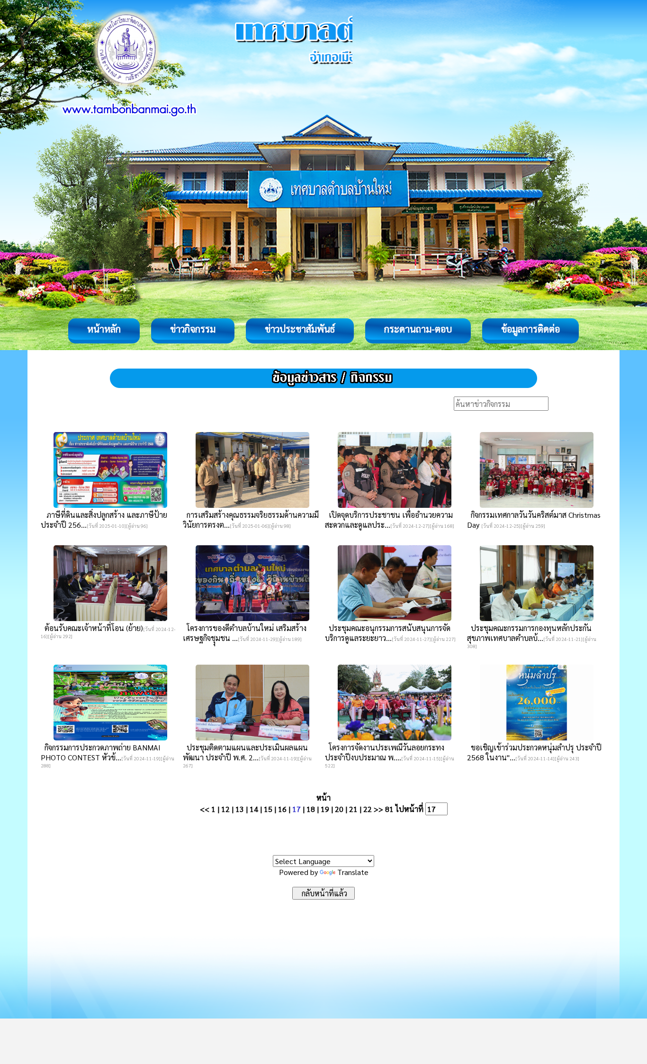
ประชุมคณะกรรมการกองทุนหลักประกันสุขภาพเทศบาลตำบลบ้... (529, 633)
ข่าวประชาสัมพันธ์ (300, 329)
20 (339, 809)
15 (268, 809)
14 (254, 809)
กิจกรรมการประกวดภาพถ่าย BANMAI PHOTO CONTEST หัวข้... (101, 752)
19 (325, 809)
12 (225, 809)
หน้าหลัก (104, 329)
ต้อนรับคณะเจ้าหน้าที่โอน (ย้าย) (92, 628)
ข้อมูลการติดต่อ (530, 329)
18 (310, 809)
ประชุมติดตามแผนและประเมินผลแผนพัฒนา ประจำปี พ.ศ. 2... (245, 752)
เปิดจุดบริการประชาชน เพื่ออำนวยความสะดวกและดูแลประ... (389, 520)
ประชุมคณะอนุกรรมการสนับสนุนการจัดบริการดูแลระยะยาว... (387, 633)
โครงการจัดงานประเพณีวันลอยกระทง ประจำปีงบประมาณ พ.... (384, 752)
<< (204, 809)
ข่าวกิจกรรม (193, 329)
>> (378, 809)
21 (353, 809)
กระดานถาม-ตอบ (418, 329)
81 (389, 809)
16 (282, 809)
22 (367, 809)
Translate (352, 872)
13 (239, 809)
